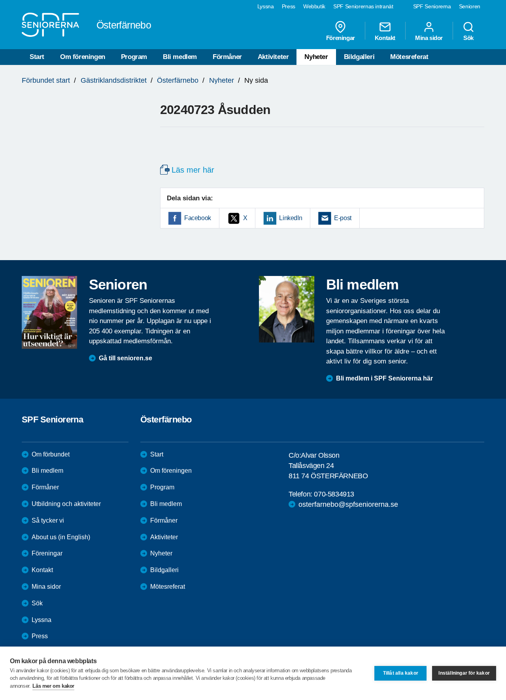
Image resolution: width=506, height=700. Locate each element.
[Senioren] (49, 312)
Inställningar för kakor (464, 673)
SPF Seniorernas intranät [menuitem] (363, 6)
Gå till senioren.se (125, 358)
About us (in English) (61, 537)
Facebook (197, 218)
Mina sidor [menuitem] (429, 37)
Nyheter (316, 57)
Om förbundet (51, 454)
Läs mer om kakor (53, 686)
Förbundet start (46, 80)
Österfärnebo (177, 80)
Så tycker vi (48, 520)
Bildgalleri (359, 57)
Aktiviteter (273, 57)
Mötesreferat (409, 57)
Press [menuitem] (288, 6)
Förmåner (227, 57)
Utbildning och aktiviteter (66, 503)
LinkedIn (290, 218)
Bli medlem (180, 57)
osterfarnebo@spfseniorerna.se (348, 504)
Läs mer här (193, 169)
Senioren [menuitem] (469, 6)
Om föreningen (82, 57)
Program (134, 57)
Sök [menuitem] (468, 37)
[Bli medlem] (286, 309)
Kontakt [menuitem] (385, 37)
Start (37, 57)
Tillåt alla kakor (400, 673)
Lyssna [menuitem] (265, 6)
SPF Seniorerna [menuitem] (432, 6)
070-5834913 (334, 494)
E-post (342, 218)
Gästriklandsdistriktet (114, 80)
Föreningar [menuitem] (340, 37)
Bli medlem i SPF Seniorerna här (384, 378)
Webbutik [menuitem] (314, 6)
